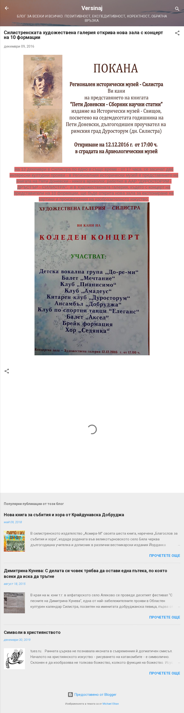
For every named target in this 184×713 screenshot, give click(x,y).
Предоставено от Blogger (94, 694)
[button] (177, 34)
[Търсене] (177, 9)
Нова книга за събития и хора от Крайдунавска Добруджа (64, 514)
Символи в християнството (32, 632)
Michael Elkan (111, 703)
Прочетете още (164, 556)
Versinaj (92, 8)
